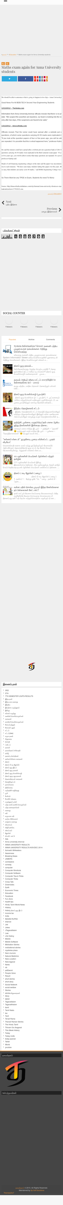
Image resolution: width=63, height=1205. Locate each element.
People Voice (10, 973)
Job (6, 924)
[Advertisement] (31, 27)
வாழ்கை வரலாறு (11, 822)
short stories (10, 979)
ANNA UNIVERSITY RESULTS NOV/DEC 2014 (23, 847)
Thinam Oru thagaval (13, 1027)
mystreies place (11, 950)
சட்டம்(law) (9, 733)
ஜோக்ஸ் (8, 833)
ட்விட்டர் (8, 745)
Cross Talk (9, 882)
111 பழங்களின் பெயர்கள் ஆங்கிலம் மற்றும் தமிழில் (34, 457)
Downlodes (9, 885)
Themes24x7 (9, 1192)
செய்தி (7, 742)
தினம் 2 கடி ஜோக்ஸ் (12, 765)
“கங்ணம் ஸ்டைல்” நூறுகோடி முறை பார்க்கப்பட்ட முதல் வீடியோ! (29, 441)
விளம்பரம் (8, 830)
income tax (9, 913)
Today (7, 1033)
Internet (8, 922)
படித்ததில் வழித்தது (12, 790)
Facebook (9, 896)
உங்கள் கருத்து (10, 713)
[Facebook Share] (25, 78)
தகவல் (50, 193)
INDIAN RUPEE (11, 919)
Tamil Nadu (9, 1010)
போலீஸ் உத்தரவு (10, 799)
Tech (7, 1016)
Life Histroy (9, 936)
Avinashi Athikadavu (13, 850)
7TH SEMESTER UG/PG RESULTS (19, 696)
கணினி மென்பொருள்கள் (14, 716)
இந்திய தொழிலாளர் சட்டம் (26, 408)
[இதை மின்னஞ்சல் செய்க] (44, 78)
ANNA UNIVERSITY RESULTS (17, 845)
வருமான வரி (9, 816)
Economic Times (11, 890)
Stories (8, 990)
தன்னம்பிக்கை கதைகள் (14, 759)
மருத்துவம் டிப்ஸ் (11, 802)
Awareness (9, 853)
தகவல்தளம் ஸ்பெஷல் (13, 750)
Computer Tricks (11, 879)
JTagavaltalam (11, 930)
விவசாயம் (8, 825)
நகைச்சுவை (9, 785)
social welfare (10, 987)
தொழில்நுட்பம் (10, 782)
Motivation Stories (12, 944)
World (7, 1044)
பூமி (6, 793)
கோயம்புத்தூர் (10, 725)
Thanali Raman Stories (14, 1022)
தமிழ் (7, 753)
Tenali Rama (10, 1019)
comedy (8, 865)
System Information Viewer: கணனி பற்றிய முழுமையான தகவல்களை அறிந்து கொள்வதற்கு (36, 348)
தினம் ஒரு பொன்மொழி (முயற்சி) (30, 394)
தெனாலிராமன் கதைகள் (13, 779)
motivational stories (13, 947)
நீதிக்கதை (9, 787)
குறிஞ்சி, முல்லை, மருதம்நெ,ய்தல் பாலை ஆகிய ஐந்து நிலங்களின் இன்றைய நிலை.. (36, 424)
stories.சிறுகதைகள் (12, 993)
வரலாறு (8, 810)
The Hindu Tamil (11, 1024)
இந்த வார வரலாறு (11, 702)
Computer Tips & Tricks (14, 876)
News (7, 964)
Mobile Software (11, 942)
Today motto (10, 1036)
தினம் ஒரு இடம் (11, 767)
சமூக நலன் (9, 736)
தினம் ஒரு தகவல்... (23, 365)
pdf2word (9, 970)
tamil (7, 1007)
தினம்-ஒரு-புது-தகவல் (13, 776)
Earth (7, 887)
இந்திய (7, 705)
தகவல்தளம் (20, 1187)
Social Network (11, 985)
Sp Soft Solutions (37, 1190)
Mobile (8, 939)
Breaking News (11, 856)
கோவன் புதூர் (10, 728)
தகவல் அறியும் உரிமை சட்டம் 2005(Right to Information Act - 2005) (35, 381)
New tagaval (10, 962)
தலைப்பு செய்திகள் (12, 756)
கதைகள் (8, 719)
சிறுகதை (8, 739)
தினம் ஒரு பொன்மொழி (13, 773)
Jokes (7, 927)
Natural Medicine (12, 956)
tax (6, 1013)
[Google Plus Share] (35, 78)
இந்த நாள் (8, 699)
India (7, 916)
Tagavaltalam (10, 1002)
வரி (6, 813)
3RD (7, 690)
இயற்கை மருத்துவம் (12, 708)
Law (6, 933)
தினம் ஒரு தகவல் (11, 770)
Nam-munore (10, 953)
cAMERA (8, 859)
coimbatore (9, 862)
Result (7, 976)
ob (6, 967)
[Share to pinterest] (37, 78)
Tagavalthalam (11, 1004)
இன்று (7, 710)
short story (9, 982)
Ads (6, 839)
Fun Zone (9, 899)
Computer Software (13, 873)
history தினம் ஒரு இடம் (13, 910)
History (8, 907)
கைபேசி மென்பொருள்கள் (14, 722)
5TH (6, 693)
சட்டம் (7, 730)
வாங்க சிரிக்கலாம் (11, 819)
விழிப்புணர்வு (9, 827)
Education (57, 193)
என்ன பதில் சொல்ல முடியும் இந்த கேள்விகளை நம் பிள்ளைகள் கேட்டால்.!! (36, 488)
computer (9, 867)
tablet (7, 999)
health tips (9, 902)
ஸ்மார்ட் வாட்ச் (10, 836)
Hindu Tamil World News (15, 905)
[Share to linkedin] (40, 78)
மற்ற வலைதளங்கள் (12, 807)
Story (7, 996)
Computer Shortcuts (13, 870)
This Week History (12, 1030)
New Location (10, 959)
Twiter (7, 1042)
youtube (8, 1047)
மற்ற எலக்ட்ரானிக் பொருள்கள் (16, 805)
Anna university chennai (14, 842)
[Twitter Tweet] (9, 78)
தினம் (7, 762)
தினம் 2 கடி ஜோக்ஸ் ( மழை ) (27, 473)
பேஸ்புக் (8, 796)
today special (10, 1039)
